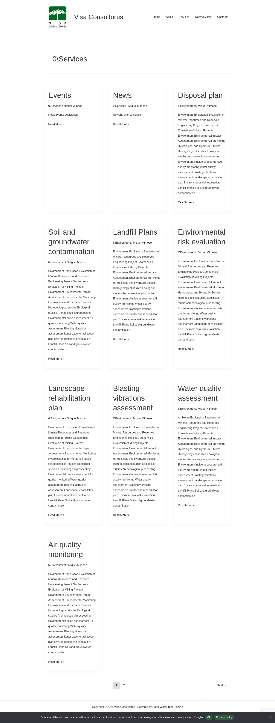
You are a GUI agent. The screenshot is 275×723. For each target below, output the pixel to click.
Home (156, 16)
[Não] (270, 717)
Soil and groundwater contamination (71, 242)
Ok (209, 717)
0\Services (54, 105)
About (169, 16)
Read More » (56, 124)
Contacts (222, 16)
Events (59, 95)
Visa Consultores (98, 16)
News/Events (203, 16)
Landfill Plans (135, 232)
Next (222, 685)
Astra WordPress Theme (167, 706)
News (122, 95)
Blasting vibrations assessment (133, 398)
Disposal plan (200, 95)
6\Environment (187, 105)
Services (184, 16)
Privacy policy (224, 717)
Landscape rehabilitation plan (69, 398)
